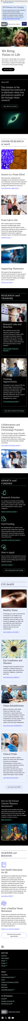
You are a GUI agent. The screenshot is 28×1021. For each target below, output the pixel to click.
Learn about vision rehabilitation (12, 725)
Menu (24, 23)
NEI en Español (5, 958)
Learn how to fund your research (10, 540)
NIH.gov (3, 960)
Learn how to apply (6, 565)
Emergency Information (7, 1001)
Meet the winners (6, 819)
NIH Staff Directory (6, 1003)
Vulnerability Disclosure (7, 989)
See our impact (8, 69)
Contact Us (4, 955)
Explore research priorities (9, 511)
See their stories (6, 237)
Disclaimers (4, 984)
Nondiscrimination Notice (7, 977)
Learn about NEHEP (7, 896)
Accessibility (4, 974)
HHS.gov (3, 963)
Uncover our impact (7, 282)
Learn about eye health (14, 787)
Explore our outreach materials (10, 929)
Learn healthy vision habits (11, 632)
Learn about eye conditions (11, 677)
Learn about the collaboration (9, 188)
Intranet (3, 998)
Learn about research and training (14, 411)
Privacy (3, 979)
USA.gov (3, 965)
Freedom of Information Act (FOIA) (9, 982)
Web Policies (4, 987)
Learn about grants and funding (14, 570)
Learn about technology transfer (10, 445)
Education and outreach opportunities (14, 935)
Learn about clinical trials (10, 777)
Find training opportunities (11, 401)
